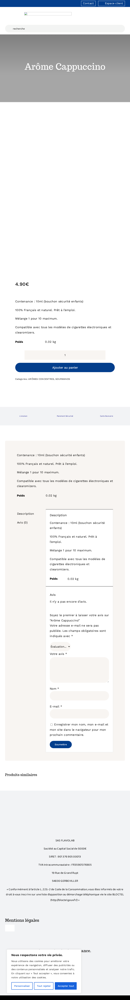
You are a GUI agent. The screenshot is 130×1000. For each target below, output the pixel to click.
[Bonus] (65, 807)
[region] (44, 971)
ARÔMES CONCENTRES (41, 379)
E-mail (56, 706)
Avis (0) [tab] (22, 522)
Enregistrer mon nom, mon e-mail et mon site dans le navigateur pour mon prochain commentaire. (79, 729)
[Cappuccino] (65, 188)
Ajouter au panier (65, 367)
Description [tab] (25, 513)
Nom (54, 688)
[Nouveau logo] (48, 13)
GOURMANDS (62, 379)
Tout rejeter (44, 986)
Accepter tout (66, 986)
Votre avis (58, 654)
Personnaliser (22, 986)
